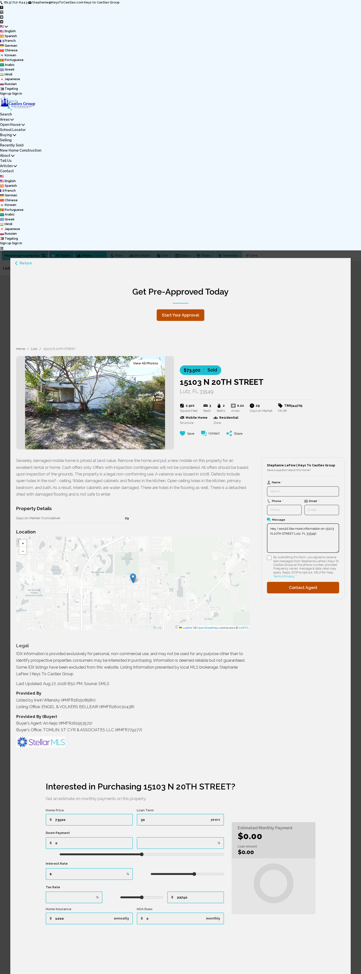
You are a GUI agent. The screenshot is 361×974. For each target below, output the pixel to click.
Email (314, 501)
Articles (6, 166)
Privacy (289, 576)
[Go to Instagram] (1, 12)
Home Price (55, 810)
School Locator (13, 130)
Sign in (17, 93)
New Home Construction (20, 150)
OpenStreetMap (207, 628)
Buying (6, 135)
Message (278, 519)
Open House (10, 125)
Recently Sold (11, 145)
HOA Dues (145, 909)
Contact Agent (303, 587)
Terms (277, 576)
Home (20, 349)
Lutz (34, 349)
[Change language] (4, 26)
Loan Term (145, 810)
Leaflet (187, 628)
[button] (133, 578)
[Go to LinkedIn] (1, 21)
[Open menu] (1, 248)
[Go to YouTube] (1, 17)
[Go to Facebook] (1, 7)
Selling (6, 140)
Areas (5, 119)
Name (277, 482)
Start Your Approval (180, 315)
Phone (277, 501)
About (5, 156)
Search (6, 114)
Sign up (5, 93)
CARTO (243, 628)
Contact (7, 171)
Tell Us (6, 161)
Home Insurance (58, 909)
